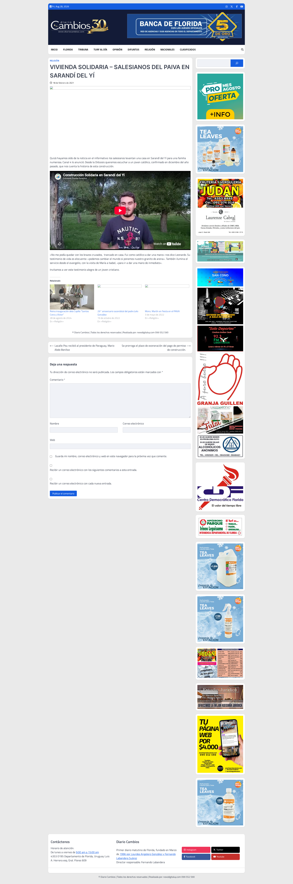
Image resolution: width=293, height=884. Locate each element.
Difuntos (133, 49)
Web (52, 440)
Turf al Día (100, 49)
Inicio (54, 49)
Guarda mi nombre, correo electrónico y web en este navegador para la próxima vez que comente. (111, 456)
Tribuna (83, 49)
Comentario (57, 380)
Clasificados (188, 49)
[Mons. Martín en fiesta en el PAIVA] (167, 297)
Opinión (117, 49)
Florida (68, 49)
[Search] (242, 49)
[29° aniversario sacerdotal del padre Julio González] (119, 297)
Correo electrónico (133, 423)
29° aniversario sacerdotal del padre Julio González (117, 312)
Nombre (54, 423)
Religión (150, 49)
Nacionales (167, 49)
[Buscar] (237, 63)
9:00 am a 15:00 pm (87, 852)
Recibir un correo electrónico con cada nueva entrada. (81, 483)
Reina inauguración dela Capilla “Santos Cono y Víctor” (69, 312)
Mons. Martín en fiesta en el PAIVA (162, 311)
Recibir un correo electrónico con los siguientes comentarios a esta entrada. (93, 470)
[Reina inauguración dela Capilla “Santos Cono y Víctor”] (72, 297)
